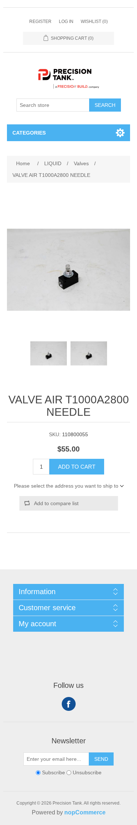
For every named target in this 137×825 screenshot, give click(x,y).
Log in (66, 21)
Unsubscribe (87, 772)
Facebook (69, 704)
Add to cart (76, 467)
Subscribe (53, 772)
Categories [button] (29, 133)
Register (40, 21)
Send (101, 759)
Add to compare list (56, 503)
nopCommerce (85, 812)
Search (105, 105)
